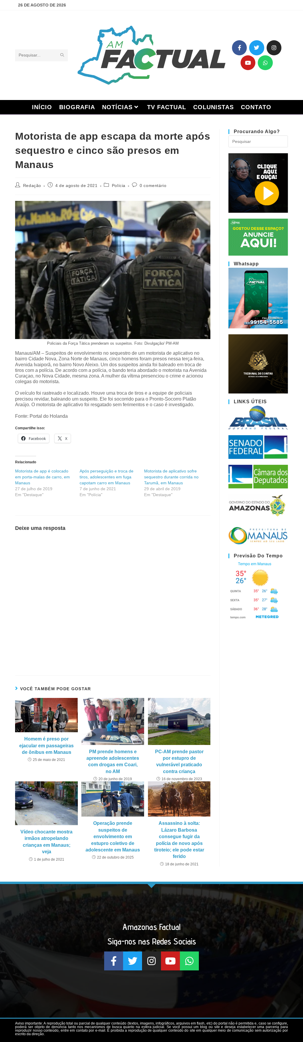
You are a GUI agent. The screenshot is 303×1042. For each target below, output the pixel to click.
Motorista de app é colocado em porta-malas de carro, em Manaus (42, 477)
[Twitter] (256, 47)
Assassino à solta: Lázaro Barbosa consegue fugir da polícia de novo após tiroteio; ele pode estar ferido (179, 840)
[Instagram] (274, 47)
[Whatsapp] (265, 62)
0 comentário (153, 185)
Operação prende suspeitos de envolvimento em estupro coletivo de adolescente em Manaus (113, 836)
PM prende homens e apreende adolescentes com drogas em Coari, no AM (112, 761)
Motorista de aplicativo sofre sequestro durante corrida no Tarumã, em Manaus (171, 477)
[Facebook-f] (239, 47)
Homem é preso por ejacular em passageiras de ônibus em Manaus (46, 745)
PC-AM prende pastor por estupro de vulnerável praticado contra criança (179, 761)
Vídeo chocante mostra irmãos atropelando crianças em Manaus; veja (46, 841)
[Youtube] (248, 62)
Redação (32, 185)
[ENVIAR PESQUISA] (62, 55)
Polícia (118, 185)
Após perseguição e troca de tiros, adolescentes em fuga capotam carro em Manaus (106, 477)
